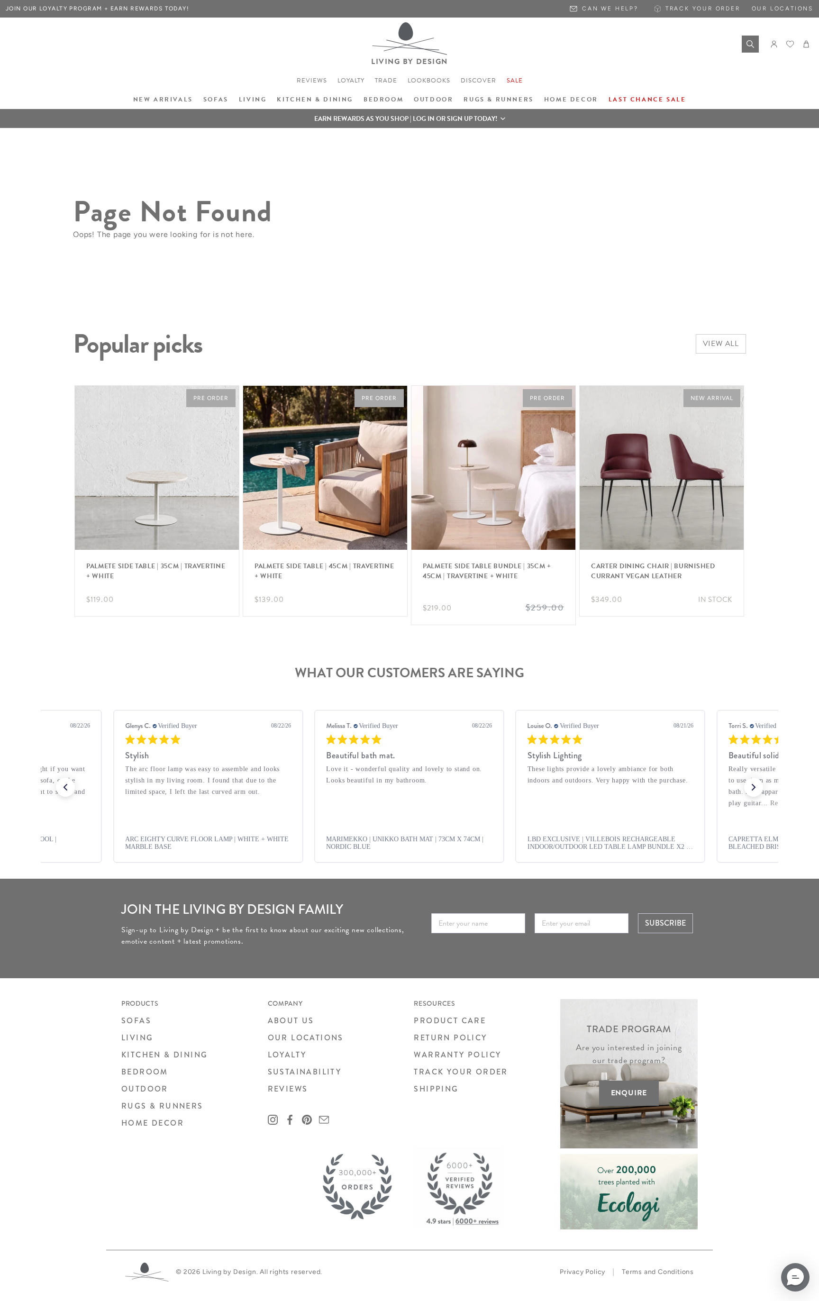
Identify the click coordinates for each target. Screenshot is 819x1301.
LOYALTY (287, 1054)
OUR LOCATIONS (306, 1037)
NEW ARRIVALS (163, 99)
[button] (409, 118)
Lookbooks (429, 80)
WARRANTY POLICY (457, 1054)
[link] (219, 843)
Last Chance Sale (647, 99)
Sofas (215, 99)
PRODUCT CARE (450, 1020)
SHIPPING (436, 1088)
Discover (478, 80)
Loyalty (350, 80)
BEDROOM (144, 1071)
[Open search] (750, 44)
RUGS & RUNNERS (162, 1106)
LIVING (137, 1037)
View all (721, 343)
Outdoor (433, 99)
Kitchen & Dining (315, 99)
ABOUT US (291, 1020)
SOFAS (136, 1020)
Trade (386, 80)
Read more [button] (597, 803)
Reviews (312, 80)
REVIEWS (288, 1088)
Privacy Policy (582, 1272)
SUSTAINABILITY (305, 1071)
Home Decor (571, 99)
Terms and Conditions (658, 1272)
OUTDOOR (144, 1088)
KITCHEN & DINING (164, 1054)
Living (253, 99)
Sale (515, 80)
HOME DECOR (152, 1123)
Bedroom (383, 99)
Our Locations (782, 8)
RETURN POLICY (450, 1037)
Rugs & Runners (498, 99)
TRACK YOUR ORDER (461, 1071)
